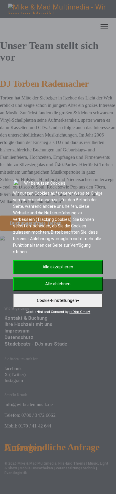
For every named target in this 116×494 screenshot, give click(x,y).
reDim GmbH (79, 312)
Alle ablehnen (57, 283)
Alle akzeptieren (58, 267)
